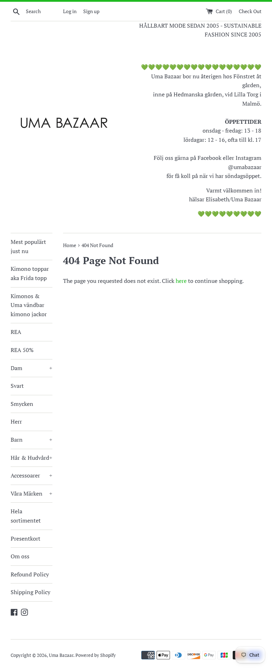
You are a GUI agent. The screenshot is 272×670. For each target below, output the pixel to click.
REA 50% (22, 350)
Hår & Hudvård (31, 458)
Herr (16, 421)
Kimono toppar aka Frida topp (30, 273)
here (181, 281)
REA (16, 332)
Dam (31, 368)
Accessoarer (31, 475)
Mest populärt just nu (28, 246)
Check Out (250, 11)
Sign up (91, 11)
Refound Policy (30, 574)
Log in (69, 11)
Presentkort (25, 538)
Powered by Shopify (95, 655)
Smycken (22, 404)
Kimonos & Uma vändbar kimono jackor (29, 305)
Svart (17, 386)
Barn (31, 439)
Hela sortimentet (26, 515)
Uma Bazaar (61, 655)
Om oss (20, 556)
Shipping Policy (30, 592)
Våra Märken (31, 493)
